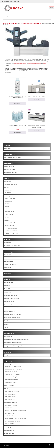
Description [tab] (7, 65)
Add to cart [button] (17, 103)
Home (4, 23)
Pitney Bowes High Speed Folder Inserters (30, 23)
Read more (36, 99)
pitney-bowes (36, 63)
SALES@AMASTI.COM (15, 1)
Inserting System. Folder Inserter (31, 63)
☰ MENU (51, 7)
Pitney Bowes (14, 23)
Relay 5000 (39, 63)
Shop (8, 23)
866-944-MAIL (6, 1)
